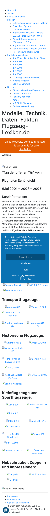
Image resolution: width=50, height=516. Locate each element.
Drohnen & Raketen (22, 93)
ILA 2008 (17, 61)
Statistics (25, 149)
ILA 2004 (17, 67)
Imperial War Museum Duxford (28, 32)
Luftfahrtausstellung (17, 55)
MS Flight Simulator (22, 103)
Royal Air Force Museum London (29, 45)
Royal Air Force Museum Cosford (29, 48)
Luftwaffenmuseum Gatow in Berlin (30, 23)
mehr (26, 269)
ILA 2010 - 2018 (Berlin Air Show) (29, 58)
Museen (11, 19)
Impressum (12, 496)
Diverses (11, 87)
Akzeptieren (26, 257)
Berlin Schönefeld (21, 84)
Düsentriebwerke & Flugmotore (28, 90)
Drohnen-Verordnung (23, 106)
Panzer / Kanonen (21, 96)
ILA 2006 (17, 64)
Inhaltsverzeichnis (16, 16)
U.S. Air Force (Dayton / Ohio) (28, 35)
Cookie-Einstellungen (18, 502)
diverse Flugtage (21, 80)
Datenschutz (13, 499)
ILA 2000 (17, 74)
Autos (16, 100)
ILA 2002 (17, 71)
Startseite (12, 10)
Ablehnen (25, 263)
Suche (10, 13)
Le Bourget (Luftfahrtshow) (26, 77)
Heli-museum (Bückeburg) (26, 51)
